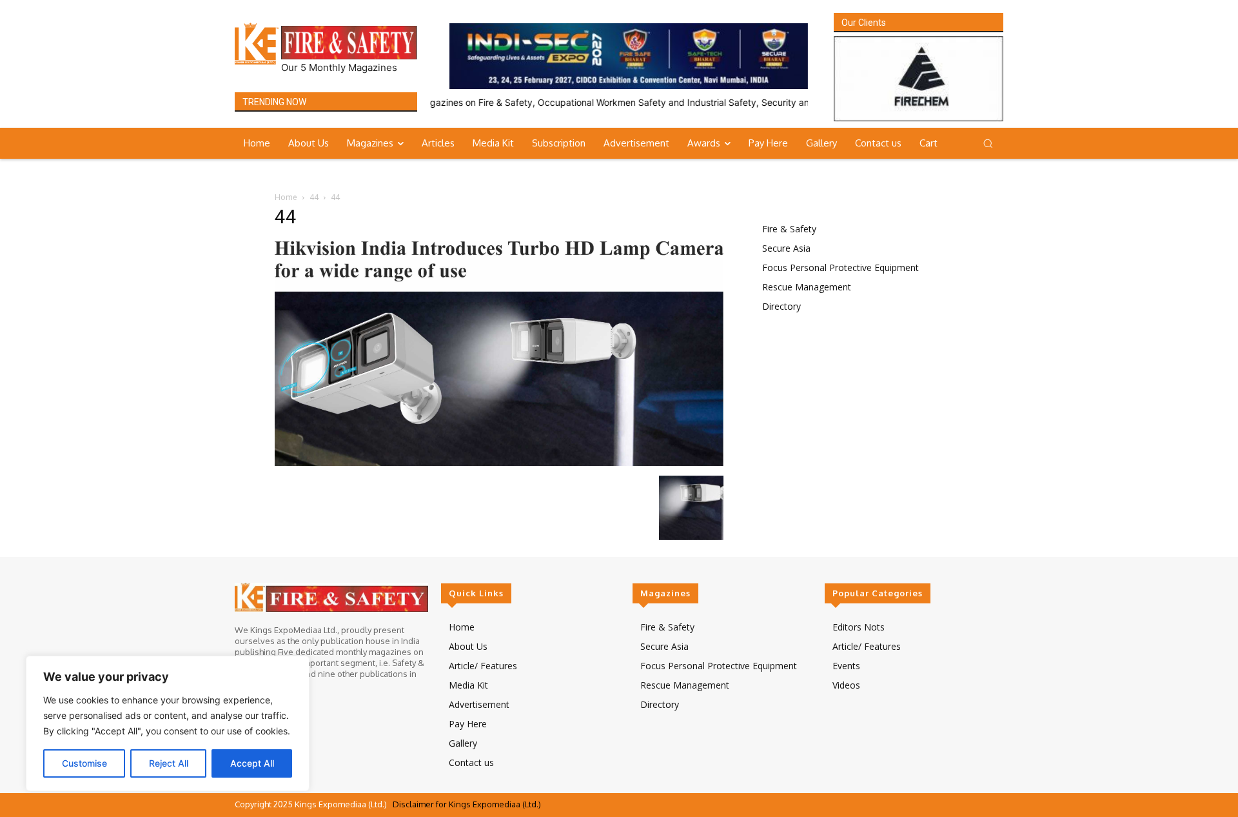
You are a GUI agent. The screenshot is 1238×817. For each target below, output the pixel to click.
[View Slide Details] (628, 56)
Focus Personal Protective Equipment (840, 267)
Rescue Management (806, 287)
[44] (499, 462)
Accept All (252, 763)
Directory (781, 306)
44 (314, 197)
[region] (168, 723)
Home (286, 197)
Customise (84, 763)
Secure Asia (786, 248)
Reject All (168, 763)
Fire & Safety (789, 229)
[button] (987, 143)
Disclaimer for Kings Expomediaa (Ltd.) (467, 804)
